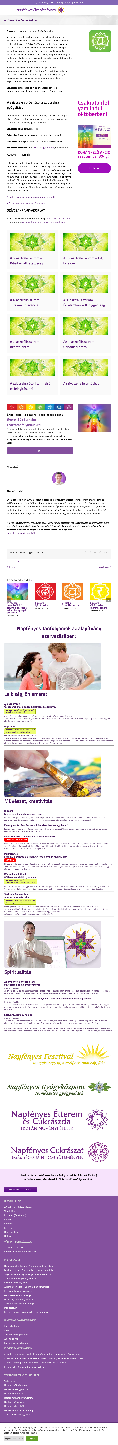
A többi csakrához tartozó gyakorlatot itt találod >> (32, 196)
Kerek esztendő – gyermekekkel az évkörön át (26, 1311)
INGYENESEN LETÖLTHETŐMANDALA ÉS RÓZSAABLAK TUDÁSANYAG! (21, 881)
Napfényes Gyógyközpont (16, 1389)
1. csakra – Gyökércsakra (42, 604)
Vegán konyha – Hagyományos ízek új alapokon (27, 1274)
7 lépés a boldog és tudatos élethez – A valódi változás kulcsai (35, 1362)
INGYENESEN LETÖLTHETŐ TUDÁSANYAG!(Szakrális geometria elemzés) (20, 902)
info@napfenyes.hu (73, 2)
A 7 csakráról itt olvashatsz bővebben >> (26, 203)
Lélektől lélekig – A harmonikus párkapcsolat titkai (29, 1270)
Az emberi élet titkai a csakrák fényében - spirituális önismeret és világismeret (47, 998)
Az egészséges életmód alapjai (19, 1303)
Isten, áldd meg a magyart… (18, 1290)
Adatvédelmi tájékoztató (16, 1334)
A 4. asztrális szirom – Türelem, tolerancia (26, 302)
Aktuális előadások (13, 1247)
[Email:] (105, 552)
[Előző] (9, 600)
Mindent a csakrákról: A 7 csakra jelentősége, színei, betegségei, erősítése (17, 607)
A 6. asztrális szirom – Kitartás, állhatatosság (26, 260)
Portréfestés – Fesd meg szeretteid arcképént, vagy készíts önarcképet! (35, 855)
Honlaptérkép (11, 1232)
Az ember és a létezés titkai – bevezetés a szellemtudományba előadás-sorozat (43, 1354)
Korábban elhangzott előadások (20, 1251)
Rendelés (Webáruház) (15, 1215)
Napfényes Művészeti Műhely (18, 1410)
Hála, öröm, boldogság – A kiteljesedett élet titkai (28, 1265)
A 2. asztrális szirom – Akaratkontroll (26, 344)
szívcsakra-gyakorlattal (58, 218)
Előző (12, 566)
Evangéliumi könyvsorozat (17, 1282)
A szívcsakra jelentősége (81, 383)
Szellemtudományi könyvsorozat (20, 1278)
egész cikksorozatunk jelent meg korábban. (43, 221)
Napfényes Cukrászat (14, 1401)
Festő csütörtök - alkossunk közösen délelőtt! (29, 836)
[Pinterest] (100, 552)
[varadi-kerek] (59, 472)
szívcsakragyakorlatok (43, 147)
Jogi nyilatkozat (12, 1326)
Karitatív (8, 1223)
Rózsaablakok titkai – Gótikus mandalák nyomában (20, 875)
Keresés (8, 1227)
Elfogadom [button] (31, 1438)
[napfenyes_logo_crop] (40, 7)
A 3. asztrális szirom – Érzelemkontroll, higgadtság (84, 302)
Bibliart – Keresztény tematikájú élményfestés (24, 812)
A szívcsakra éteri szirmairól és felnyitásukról (30, 386)
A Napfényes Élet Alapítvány (18, 1206)
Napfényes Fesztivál (14, 1406)
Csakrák (18, 562)
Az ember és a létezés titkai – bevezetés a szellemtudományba (22, 983)
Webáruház (9, 1380)
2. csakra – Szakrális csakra (70, 604)
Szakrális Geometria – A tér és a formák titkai (16, 896)
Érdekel (94, 168)
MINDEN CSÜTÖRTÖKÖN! (16, 839)
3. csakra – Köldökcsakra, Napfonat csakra (98, 605)
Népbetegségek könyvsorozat (18, 1299)
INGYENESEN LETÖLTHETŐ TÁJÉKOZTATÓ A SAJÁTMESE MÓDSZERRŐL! (20, 711)
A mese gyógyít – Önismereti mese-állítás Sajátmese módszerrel (30, 705)
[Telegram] (95, 552)
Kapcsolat (9, 1219)
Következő (103, 566)
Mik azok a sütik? (30, 1433)
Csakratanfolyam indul (93, 105)
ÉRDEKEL (40, 450)
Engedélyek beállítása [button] (14, 1438)
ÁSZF (6, 1330)
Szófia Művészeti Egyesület (17, 1414)
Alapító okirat (11, 1338)
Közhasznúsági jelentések (17, 1342)
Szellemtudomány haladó (18, 1014)
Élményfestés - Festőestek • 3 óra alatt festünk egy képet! (36, 825)
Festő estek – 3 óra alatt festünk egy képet (25, 1366)
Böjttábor (9, 726)
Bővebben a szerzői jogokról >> (22, 533)
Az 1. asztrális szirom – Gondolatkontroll (80, 344)
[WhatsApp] (90, 552)
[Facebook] (85, 552)
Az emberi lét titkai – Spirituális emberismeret (26, 1286)
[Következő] (108, 600)
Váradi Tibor (10, 1211)
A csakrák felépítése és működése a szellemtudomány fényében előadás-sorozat (43, 1358)
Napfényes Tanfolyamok (16, 1385)
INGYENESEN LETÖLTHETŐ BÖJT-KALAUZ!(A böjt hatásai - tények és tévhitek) (20, 731)
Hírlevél (8, 1236)
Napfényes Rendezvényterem (18, 1397)
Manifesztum (10, 1307)
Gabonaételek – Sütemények (18, 1295)
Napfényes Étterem (13, 1393)
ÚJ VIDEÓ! (10, 860)
